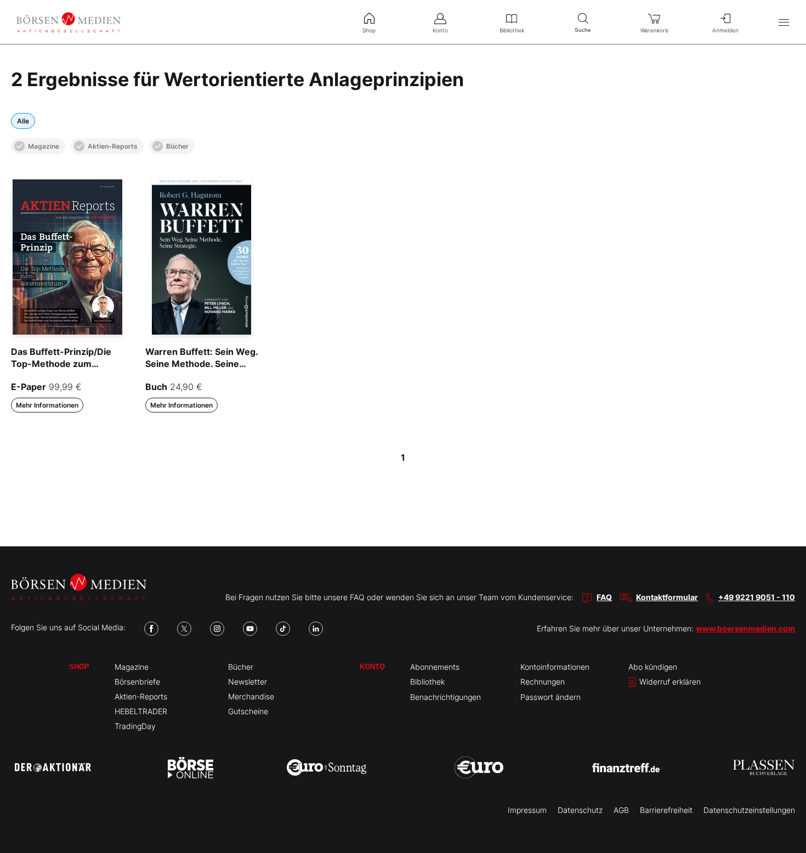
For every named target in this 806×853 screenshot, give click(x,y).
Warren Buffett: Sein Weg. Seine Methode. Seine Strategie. (201, 364)
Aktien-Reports (113, 146)
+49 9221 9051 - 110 (756, 597)
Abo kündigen (652, 666)
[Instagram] (217, 629)
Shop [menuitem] (369, 30)
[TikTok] (283, 629)
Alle (23, 121)
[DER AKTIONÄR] (53, 767)
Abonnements (434, 666)
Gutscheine (248, 711)
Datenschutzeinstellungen (749, 810)
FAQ (604, 597)
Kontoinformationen (554, 666)
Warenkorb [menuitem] (654, 30)
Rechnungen (542, 681)
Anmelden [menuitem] (725, 30)
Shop (79, 667)
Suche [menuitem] (583, 30)
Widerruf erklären (669, 681)
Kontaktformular (667, 597)
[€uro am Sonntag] (326, 767)
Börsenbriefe (137, 681)
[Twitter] (184, 629)
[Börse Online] (190, 767)
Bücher (177, 146)
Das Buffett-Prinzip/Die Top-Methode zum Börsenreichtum (61, 364)
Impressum (527, 810)
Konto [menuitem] (440, 30)
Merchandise (251, 696)
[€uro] (479, 767)
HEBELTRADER (141, 711)
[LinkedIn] (316, 629)
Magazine (43, 146)
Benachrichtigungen (445, 697)
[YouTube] (250, 629)
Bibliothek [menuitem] (512, 30)
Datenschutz (580, 810)
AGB (621, 810)
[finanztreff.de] (626, 767)
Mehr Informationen (47, 405)
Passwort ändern (550, 697)
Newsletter (247, 681)
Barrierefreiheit (666, 810)
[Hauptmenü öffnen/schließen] (784, 22)
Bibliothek (427, 681)
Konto (372, 667)
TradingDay (135, 726)
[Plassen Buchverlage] (764, 767)
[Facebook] (151, 629)
